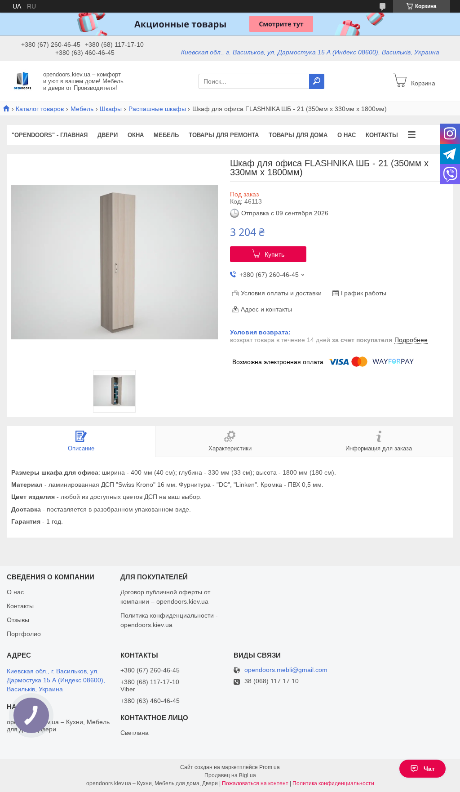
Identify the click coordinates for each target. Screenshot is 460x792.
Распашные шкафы (157, 108)
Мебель (82, 108)
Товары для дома (298, 135)
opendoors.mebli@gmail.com (285, 670)
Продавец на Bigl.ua (230, 775)
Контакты (382, 135)
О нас (346, 135)
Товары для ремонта (224, 135)
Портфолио (24, 633)
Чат (429, 768)
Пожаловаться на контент (255, 783)
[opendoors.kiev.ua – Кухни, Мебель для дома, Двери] (22, 81)
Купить (274, 254)
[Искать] (316, 81)
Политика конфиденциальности (333, 783)
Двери (107, 135)
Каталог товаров (40, 108)
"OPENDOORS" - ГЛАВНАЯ (50, 135)
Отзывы (18, 619)
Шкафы (111, 108)
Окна (136, 135)
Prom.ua (269, 767)
